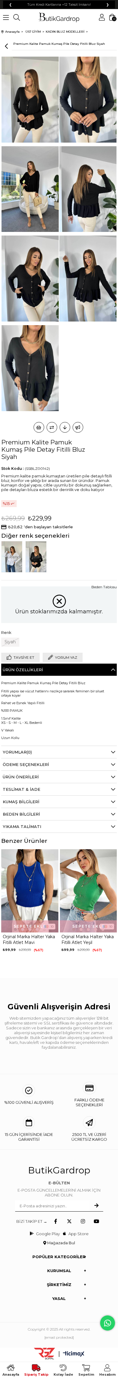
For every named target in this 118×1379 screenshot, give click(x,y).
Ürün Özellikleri (23, 669)
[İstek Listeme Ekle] (39, 427)
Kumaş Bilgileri (21, 801)
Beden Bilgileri (21, 814)
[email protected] (59, 1337)
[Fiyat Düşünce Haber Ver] (65, 427)
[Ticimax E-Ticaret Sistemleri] (73, 1354)
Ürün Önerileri (21, 776)
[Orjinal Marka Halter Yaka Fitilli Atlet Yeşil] (88, 890)
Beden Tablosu (104, 587)
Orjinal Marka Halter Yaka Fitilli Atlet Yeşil (87, 939)
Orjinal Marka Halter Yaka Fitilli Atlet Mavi (29, 939)
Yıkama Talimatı (22, 826)
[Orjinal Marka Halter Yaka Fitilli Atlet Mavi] (29, 890)
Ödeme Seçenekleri (26, 764)
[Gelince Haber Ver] (78, 427)
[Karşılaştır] (52, 427)
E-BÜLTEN (59, 1182)
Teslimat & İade (21, 789)
